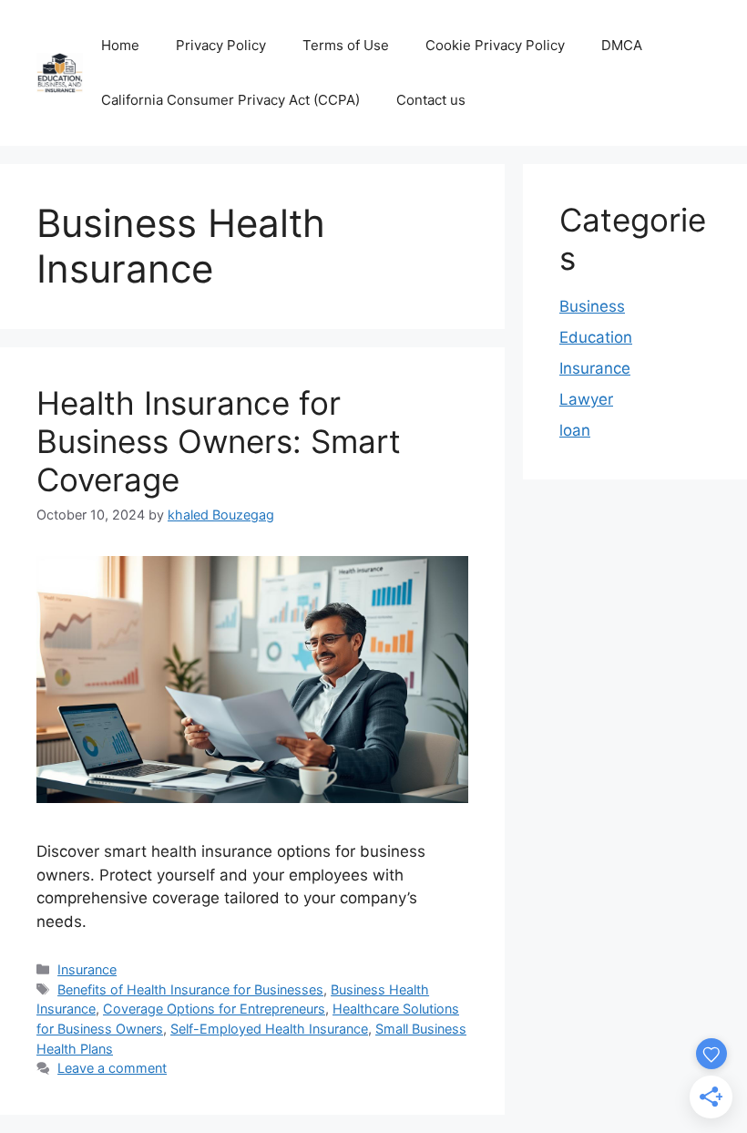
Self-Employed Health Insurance (269, 1028)
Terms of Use (345, 45)
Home (120, 45)
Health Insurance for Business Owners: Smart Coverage (218, 441)
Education (595, 337)
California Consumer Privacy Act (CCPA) (230, 99)
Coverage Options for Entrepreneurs (214, 1008)
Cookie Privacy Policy (495, 45)
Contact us (431, 99)
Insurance (87, 969)
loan (574, 430)
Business (592, 306)
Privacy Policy (221, 45)
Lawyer (586, 399)
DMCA (621, 45)
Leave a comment (112, 1068)
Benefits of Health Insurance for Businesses (190, 989)
